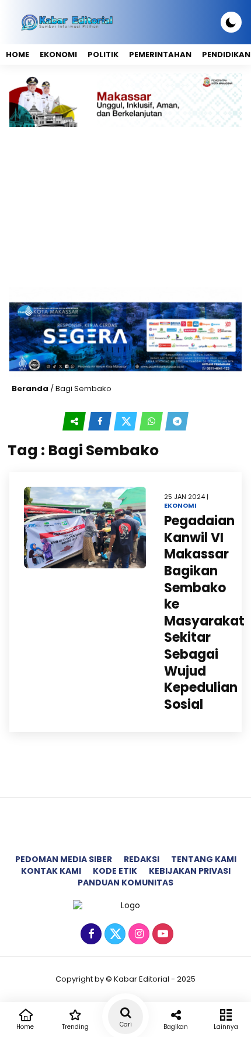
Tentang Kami (203, 859)
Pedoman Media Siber (63, 859)
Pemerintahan (160, 54)
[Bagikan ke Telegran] (177, 421)
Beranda (30, 388)
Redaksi (141, 859)
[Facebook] (90, 934)
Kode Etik (115, 871)
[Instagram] (137, 934)
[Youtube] (161, 934)
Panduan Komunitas (125, 882)
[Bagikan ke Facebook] (101, 421)
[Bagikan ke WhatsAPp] (152, 421)
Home (17, 54)
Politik (103, 54)
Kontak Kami (51, 871)
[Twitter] (114, 934)
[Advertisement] (125, 207)
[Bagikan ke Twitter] (127, 421)
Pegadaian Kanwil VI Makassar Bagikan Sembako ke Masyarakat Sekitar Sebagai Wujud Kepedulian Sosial (204, 612)
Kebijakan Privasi (190, 871)
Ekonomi (58, 54)
